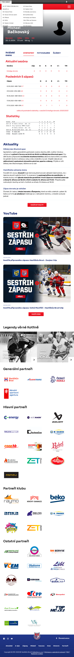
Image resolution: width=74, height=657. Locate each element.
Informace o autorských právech (55, 652)
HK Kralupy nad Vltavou (29, 17)
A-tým (17, 646)
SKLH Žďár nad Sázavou (29, 20)
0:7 (22, 86)
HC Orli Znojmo (27, 26)
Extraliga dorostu (12, 71)
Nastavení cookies (37, 654)
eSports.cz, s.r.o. (38, 652)
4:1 (22, 105)
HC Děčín (5, 20)
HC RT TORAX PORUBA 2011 (10, 6)
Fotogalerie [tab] (43, 53)
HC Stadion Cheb (28, 9)
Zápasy (25, 646)
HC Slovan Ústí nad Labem (10, 14)
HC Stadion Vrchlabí (8, 23)
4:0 (22, 91)
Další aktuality (37, 205)
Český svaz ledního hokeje (66, 2)
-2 (59, 86)
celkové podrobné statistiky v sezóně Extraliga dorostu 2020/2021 (42, 111)
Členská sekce (63, 638)
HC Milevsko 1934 (28, 23)
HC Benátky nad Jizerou (29, 12)
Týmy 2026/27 (6, 2)
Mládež (33, 646)
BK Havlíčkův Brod (28, 14)
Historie (56, 646)
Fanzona (41, 646)
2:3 (22, 101)
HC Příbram (6, 17)
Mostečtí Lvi (6, 9)
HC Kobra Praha (27, 6)
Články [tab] (57, 53)
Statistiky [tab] (28, 53)
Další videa (36, 314)
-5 (58, 71)
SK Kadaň (5, 26)
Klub (49, 646)
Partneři (65, 646)
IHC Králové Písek (7, 12)
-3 (59, 91)
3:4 (23, 96)
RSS (67, 652)
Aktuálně (9, 646)
